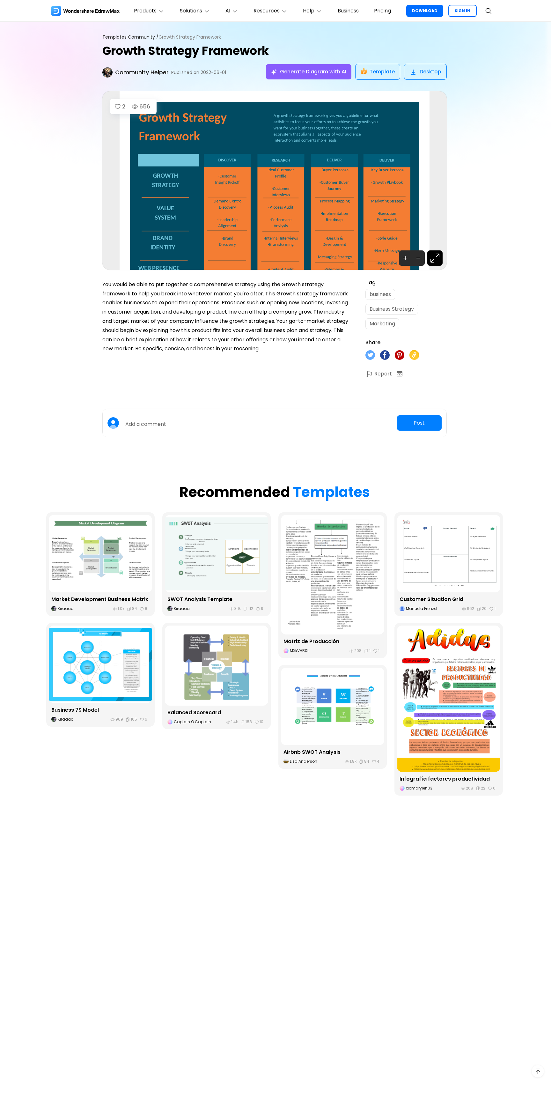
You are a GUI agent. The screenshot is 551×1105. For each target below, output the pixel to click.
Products (145, 10)
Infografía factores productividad (445, 778)
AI (227, 10)
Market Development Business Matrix (99, 599)
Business (348, 10)
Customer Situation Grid (431, 599)
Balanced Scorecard (194, 712)
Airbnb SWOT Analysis (312, 752)
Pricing (382, 10)
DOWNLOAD (424, 10)
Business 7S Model (75, 710)
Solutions (191, 10)
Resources (266, 10)
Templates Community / (130, 37)
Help (308, 10)
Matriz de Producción (311, 641)
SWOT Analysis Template (199, 599)
